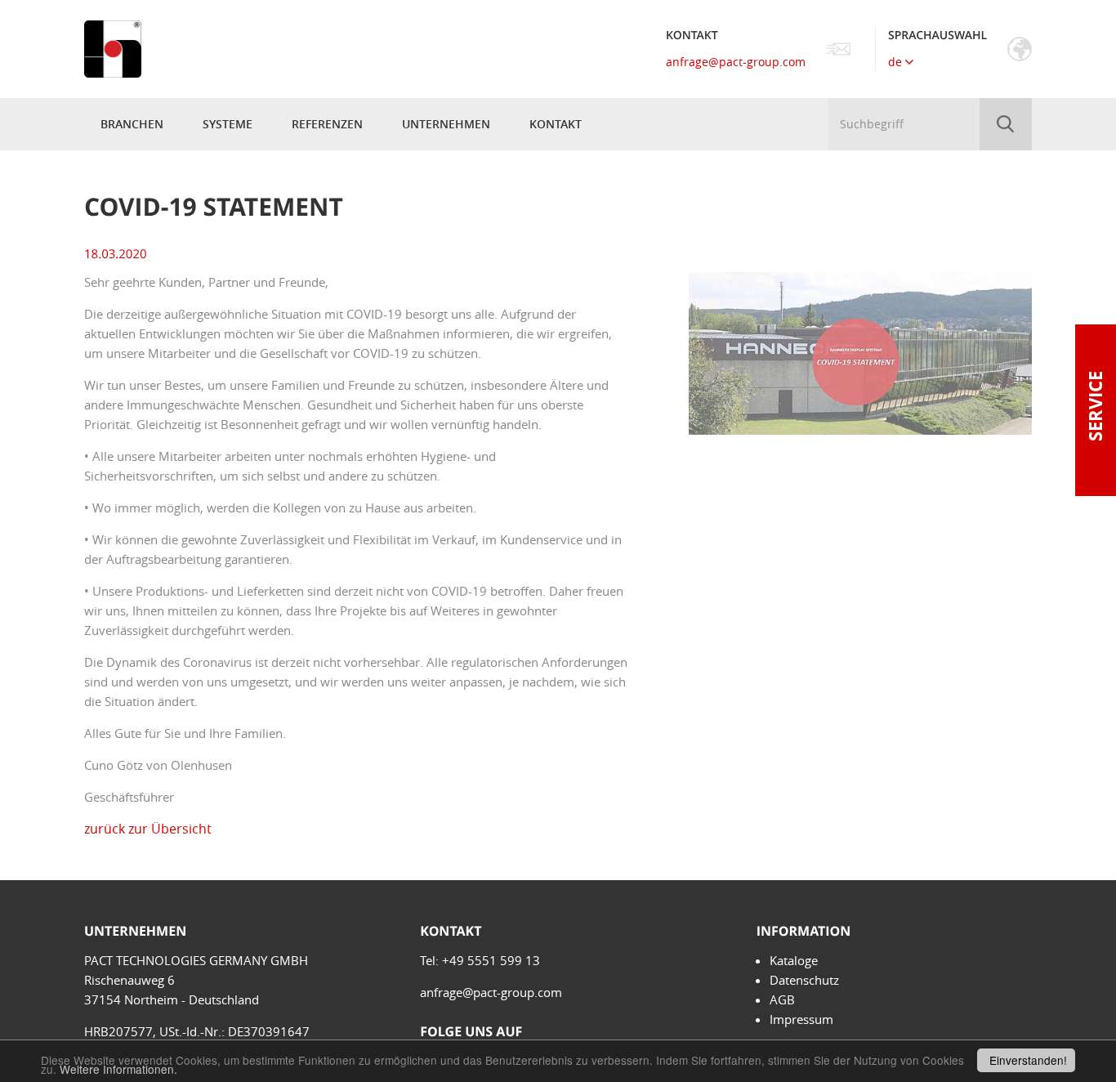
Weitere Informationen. (118, 1069)
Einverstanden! (1028, 1060)
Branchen (131, 124)
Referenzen (327, 124)
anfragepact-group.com (736, 61)
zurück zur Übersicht (148, 829)
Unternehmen (446, 124)
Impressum (801, 1019)
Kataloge (794, 960)
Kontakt (555, 124)
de (896, 61)
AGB (782, 999)
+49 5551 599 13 (491, 960)
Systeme (227, 124)
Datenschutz (804, 980)
